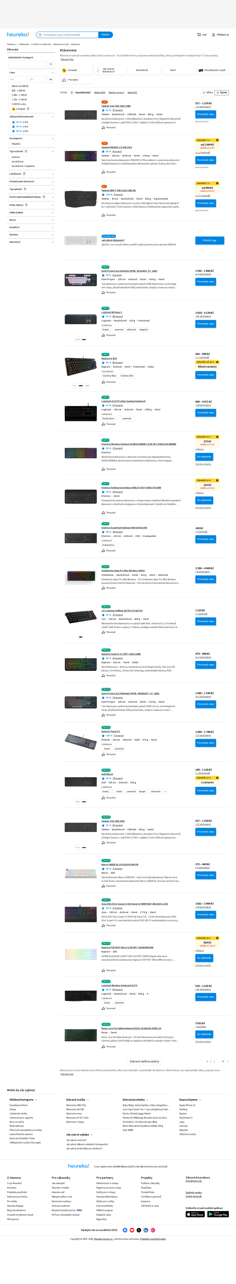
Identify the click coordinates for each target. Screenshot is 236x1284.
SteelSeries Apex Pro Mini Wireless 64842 (123, 570)
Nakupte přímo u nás (62, 1196)
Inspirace (145, 1201)
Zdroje (12, 1109)
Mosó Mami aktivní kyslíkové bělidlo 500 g (143, 1126)
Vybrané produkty (134, 1100)
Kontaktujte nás (194, 1181)
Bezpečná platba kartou (64, 1210)
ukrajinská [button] (144, 791)
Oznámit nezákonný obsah (20, 1215)
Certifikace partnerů (151, 1196)
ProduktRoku (147, 1192)
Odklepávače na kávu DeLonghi (25, 1142)
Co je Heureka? (14, 1183)
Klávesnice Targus (75, 1122)
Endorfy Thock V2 (110, 731)
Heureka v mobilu (60, 1188)
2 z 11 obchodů (202, 195)
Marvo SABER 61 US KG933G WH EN (119, 864)
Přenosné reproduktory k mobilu (25, 1130)
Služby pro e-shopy (105, 1192)
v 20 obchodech (203, 907)
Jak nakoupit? (58, 1183)
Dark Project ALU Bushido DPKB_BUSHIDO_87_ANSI (129, 271)
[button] (27, 64)
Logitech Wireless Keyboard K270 (119, 985)
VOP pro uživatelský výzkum (66, 1215)
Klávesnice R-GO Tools (77, 1118)
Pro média (12, 1201)
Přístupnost (13, 1219)
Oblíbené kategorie (21, 1100)
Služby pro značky (105, 1201)
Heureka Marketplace (107, 1196)
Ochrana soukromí (61, 1206)
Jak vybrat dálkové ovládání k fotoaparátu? (87, 1144)
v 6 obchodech (202, 572)
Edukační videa (103, 1215)
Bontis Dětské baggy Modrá (137, 1113)
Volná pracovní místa (17, 1196)
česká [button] (107, 749)
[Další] (228, 1061)
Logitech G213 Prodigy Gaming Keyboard (123, 401)
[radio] (9, 122)
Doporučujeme (188, 1100)
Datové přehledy (104, 1206)
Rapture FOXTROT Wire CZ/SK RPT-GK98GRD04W (127, 947)
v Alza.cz (199, 449)
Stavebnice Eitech (18, 1105)
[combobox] (67, 35)
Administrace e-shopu (107, 1183)
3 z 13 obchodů (202, 152)
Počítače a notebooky (41, 44)
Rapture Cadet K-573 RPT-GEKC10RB (121, 654)
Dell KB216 (107, 774)
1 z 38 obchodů (202, 773)
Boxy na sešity (16, 1122)
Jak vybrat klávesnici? (113, 240)
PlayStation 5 (185, 1118)
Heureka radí (58, 1192)
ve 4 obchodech (203, 274)
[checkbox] (9, 86)
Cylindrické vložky (18, 1113)
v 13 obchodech (203, 824)
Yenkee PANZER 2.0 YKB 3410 (116, 147)
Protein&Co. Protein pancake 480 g (140, 1122)
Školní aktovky (16, 1126)
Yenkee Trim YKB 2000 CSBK (116, 106)
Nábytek (183, 1130)
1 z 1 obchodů (202, 357)
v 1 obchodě (201, 531)
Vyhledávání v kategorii (20, 57)
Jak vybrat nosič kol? (76, 1140)
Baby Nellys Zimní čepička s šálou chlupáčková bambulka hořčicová (146, 1105)
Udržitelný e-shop (150, 1206)
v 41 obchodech (203, 316)
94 (223, 1061)
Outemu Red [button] (127, 375)
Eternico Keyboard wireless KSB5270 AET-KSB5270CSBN (131, 487)
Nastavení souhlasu (61, 1201)
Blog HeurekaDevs (16, 1210)
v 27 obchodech (203, 735)
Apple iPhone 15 (187, 1105)
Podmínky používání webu (153, 1239)
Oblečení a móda (187, 1134)
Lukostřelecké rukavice (21, 1134)
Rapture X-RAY (109, 358)
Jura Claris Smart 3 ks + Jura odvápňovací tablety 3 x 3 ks (146, 1109)
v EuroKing (200, 1027)
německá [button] (131, 329)
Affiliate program (104, 1210)
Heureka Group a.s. (103, 1239)
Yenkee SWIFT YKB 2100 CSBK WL (118, 190)
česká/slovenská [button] (107, 329)
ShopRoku (146, 1188)
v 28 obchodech (203, 405)
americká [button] (119, 329)
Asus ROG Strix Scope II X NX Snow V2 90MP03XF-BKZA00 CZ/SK (134, 904)
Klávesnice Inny (74, 1113)
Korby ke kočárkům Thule (22, 1138)
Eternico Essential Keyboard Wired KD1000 (124, 527)
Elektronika (24, 44)
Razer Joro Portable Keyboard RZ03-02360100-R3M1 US (131, 1028)
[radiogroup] (31, 126)
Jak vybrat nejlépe (77, 1135)
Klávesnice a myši (61, 44)
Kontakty (11, 1188)
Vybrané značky (75, 1100)
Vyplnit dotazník (194, 1196)
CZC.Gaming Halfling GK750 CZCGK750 (121, 610)
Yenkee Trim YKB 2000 (113, 821)
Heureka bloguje (15, 1206)
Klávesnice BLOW (75, 1109)
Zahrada (183, 1126)
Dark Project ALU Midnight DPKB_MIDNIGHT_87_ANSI (130, 693)
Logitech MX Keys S (111, 312)
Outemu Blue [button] (109, 375)
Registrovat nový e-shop (108, 1188)
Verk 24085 (128, 1130)
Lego (181, 1122)
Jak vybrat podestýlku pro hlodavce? (84, 1148)
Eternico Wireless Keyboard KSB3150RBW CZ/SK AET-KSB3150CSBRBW (138, 444)
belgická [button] (144, 329)
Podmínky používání (17, 1192)
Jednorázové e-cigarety (21, 1118)
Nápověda (101, 1219)
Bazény (183, 1113)
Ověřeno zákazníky (150, 1183)
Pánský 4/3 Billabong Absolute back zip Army (145, 1118)
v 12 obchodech (203, 107)
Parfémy (183, 1109)
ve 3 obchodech (203, 657)
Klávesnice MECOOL (76, 1105)
